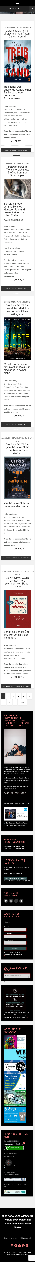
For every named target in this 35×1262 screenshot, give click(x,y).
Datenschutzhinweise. (10, 956)
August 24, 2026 (10, 150)
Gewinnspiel (10, 27)
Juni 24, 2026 (6, 558)
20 (3, 702)
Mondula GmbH (23, 1254)
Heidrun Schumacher (18, 1252)
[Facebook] (10, 9)
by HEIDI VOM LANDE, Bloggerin (20, 558)
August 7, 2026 (10, 288)
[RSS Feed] (15, 1245)
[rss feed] (15, 9)
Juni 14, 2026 (6, 686)
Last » (22, 702)
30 (9, 702)
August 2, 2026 (10, 424)
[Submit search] (4, 981)
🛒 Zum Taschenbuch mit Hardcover (14, 825)
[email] (18, 9)
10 (29, 696)
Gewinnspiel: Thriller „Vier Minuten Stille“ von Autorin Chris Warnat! (17, 448)
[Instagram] (13, 9)
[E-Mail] (12, 1245)
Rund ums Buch (24, 27)
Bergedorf (11, 163)
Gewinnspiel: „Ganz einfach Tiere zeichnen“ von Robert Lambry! (17, 582)
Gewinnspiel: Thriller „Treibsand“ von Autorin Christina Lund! (17, 33)
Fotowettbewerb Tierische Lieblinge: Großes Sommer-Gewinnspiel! (17, 171)
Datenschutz (26, 1238)
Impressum (15, 1238)
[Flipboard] (19, 1245)
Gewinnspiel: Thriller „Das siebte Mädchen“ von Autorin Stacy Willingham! (17, 309)
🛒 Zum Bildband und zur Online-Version (16, 823)
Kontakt (6, 1238)
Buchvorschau (20, 818)
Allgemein (6, 438)
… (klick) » (17, 140)
